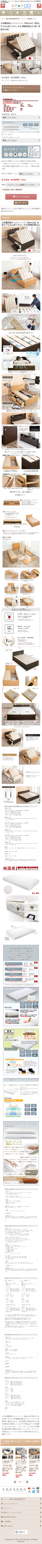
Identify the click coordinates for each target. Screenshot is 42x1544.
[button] (3, 6)
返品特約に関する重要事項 (12, 190)
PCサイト (22, 1532)
